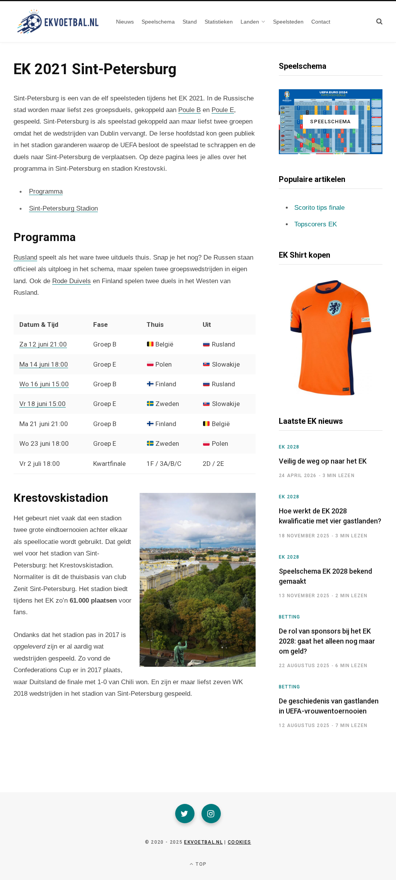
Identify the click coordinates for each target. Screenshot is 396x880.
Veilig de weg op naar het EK (323, 461)
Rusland (25, 257)
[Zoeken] (379, 21)
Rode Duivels (71, 281)
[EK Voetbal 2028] (57, 21)
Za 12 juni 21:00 (43, 344)
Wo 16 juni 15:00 (44, 384)
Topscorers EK (315, 224)
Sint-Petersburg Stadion (63, 208)
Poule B (189, 110)
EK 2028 (289, 447)
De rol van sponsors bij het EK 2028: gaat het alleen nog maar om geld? (327, 641)
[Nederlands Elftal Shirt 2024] (330, 338)
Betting (289, 617)
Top (200, 864)
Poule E (223, 110)
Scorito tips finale (319, 207)
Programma (46, 191)
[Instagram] (211, 813)
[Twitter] (185, 813)
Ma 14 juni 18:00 (43, 364)
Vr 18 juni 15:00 (42, 404)
